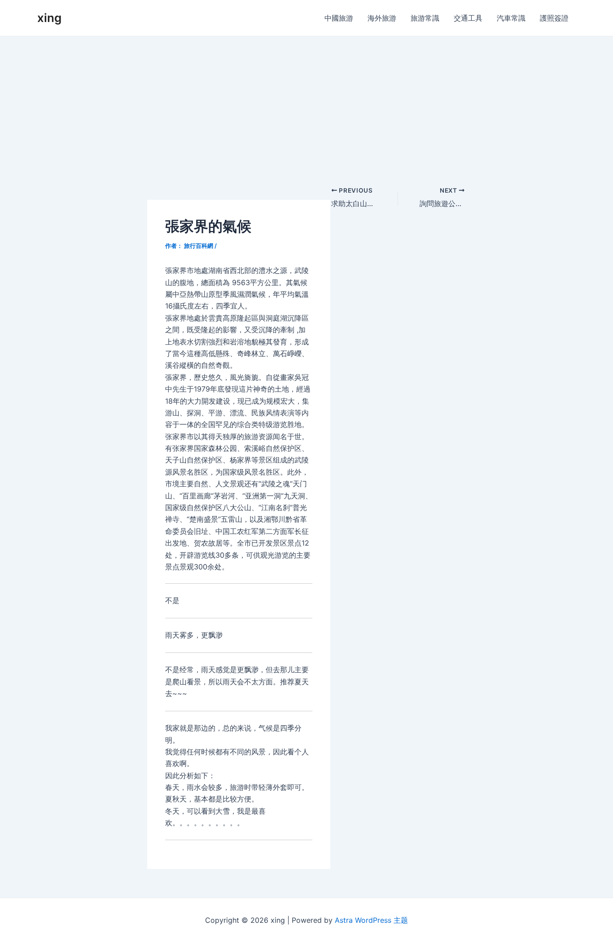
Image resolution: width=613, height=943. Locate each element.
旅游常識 (425, 17)
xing (49, 18)
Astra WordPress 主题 (371, 920)
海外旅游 (382, 17)
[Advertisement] (306, 104)
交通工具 (468, 17)
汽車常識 (511, 17)
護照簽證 (554, 17)
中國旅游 (338, 17)
